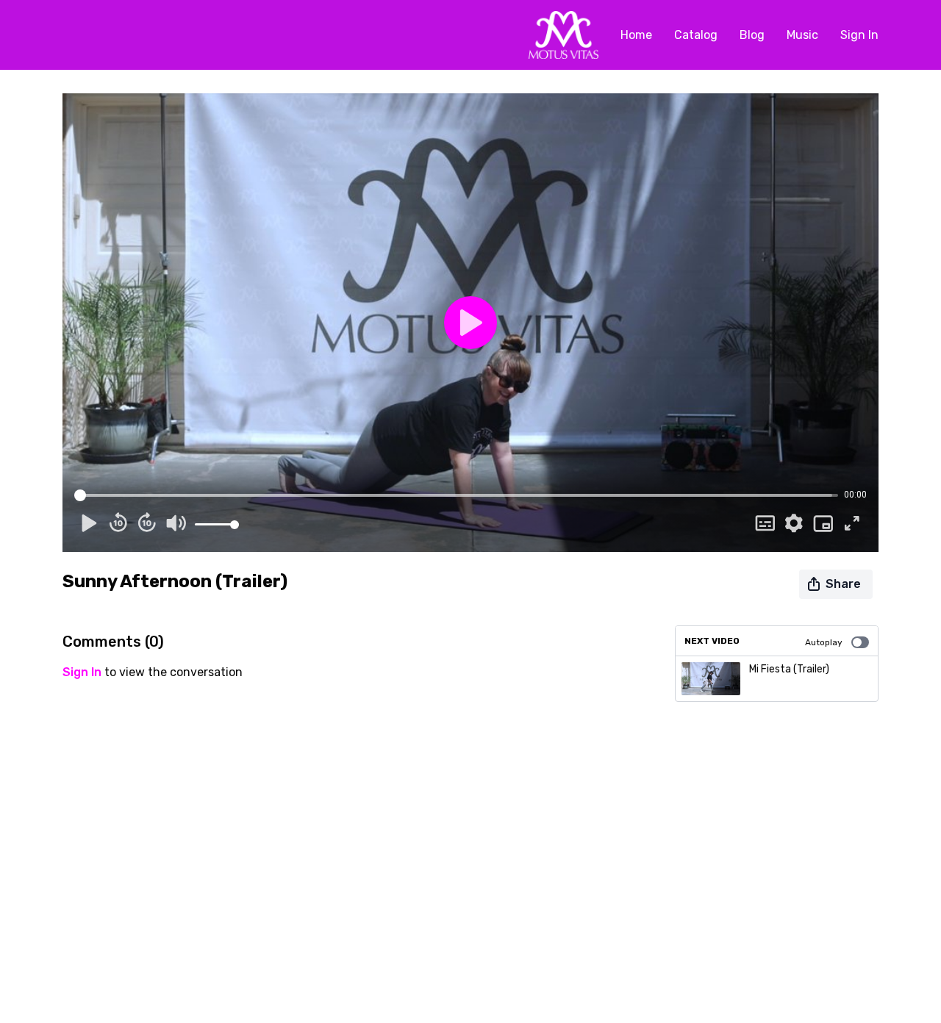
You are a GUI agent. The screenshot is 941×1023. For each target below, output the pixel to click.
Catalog (696, 35)
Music (802, 35)
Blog (752, 35)
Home (636, 35)
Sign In (859, 35)
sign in (81, 672)
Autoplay (823, 642)
